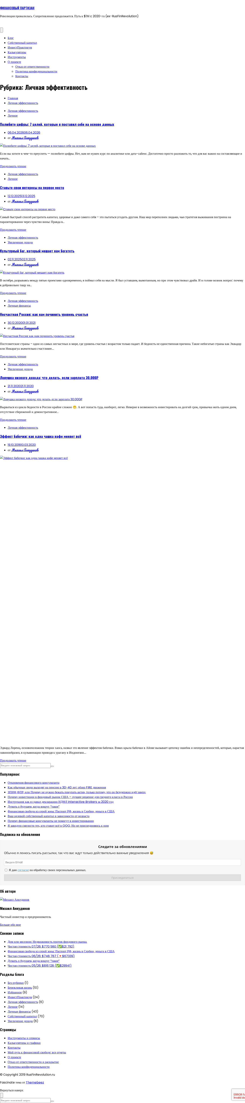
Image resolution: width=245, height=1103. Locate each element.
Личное (13, 115)
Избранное (15, 992)
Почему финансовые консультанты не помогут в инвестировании (51, 821)
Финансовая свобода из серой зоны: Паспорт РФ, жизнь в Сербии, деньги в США (61, 811)
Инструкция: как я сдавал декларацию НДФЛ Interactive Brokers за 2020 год (61, 802)
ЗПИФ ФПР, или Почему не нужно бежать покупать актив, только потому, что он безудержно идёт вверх (77, 792)
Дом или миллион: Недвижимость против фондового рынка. (47, 942)
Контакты (21, 76)
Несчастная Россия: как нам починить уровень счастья (44, 314)
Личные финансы (19, 305)
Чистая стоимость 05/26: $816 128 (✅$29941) (40, 965)
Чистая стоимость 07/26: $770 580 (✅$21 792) (41, 946)
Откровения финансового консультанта (33, 782)
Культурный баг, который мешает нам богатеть (37, 250)
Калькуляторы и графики (24, 1043)
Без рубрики (16, 983)
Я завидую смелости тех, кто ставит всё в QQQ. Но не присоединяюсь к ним (58, 825)
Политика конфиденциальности (36, 71)
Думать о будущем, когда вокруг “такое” (34, 806)
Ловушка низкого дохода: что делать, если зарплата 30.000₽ (49, 377)
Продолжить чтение (13, 166)
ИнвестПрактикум (20, 47)
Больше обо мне (10, 925)
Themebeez (35, 1082)
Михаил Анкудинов (24, 137)
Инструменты (17, 57)
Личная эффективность (23, 111)
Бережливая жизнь (20, 987)
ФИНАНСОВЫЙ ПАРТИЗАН (17, 8)
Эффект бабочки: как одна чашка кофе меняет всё (40, 436)
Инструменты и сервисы (24, 1038)
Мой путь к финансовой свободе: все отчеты (37, 1052)
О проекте (14, 62)
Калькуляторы (17, 52)
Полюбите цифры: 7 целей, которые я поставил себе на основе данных (57, 124)
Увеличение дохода (20, 242)
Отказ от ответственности (32, 66)
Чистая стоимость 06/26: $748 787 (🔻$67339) (41, 956)
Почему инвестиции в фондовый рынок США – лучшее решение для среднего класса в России (70, 797)
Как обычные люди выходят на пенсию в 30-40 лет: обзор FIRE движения (57, 787)
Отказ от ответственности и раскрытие (33, 1062)
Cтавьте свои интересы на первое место (32, 187)
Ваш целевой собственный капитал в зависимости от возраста (48, 816)
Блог (11, 38)
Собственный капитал (22, 43)
